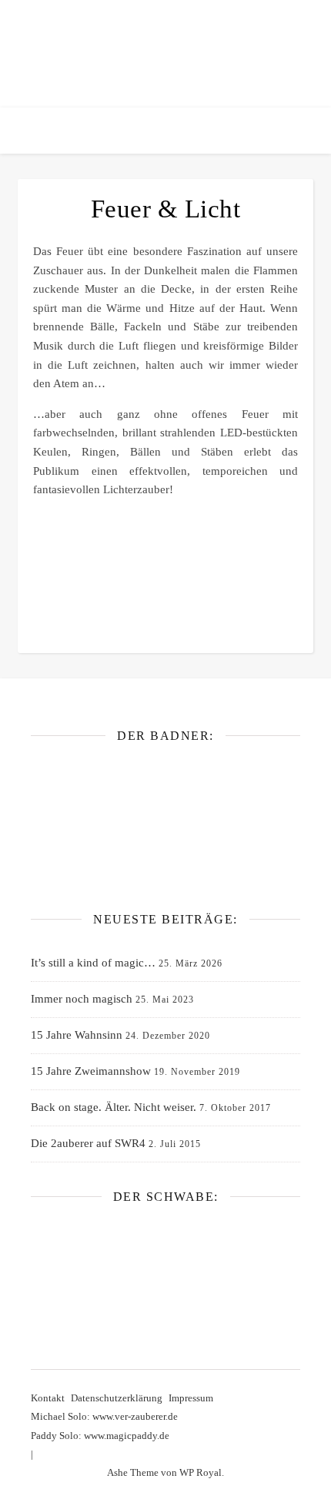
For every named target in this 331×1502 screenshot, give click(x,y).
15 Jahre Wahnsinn (76, 1035)
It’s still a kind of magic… (93, 963)
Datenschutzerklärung (116, 1398)
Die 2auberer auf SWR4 (88, 1143)
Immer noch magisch (81, 999)
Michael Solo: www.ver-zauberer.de (104, 1416)
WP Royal (200, 1472)
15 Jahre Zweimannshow (91, 1071)
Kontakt (48, 1398)
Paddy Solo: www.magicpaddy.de (100, 1435)
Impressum (191, 1398)
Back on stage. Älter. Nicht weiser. (113, 1107)
